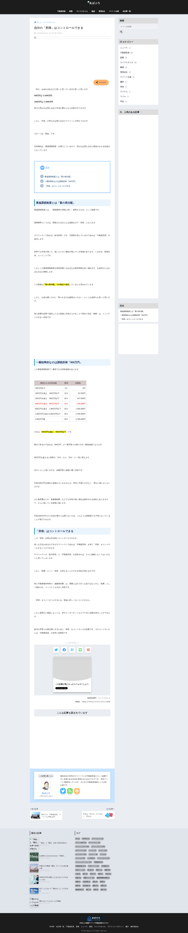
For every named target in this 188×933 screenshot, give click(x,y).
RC (78, 838)
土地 (78, 874)
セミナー (103, 850)
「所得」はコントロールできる (57, 186)
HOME (51, 926)
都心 (88, 889)
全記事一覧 (127, 11)
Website (77, 794)
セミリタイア (81, 854)
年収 (91, 702)
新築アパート (89, 878)
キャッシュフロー (82, 846)
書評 (123, 82)
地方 (85, 874)
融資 (93, 11)
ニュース (125, 48)
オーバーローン (94, 842)
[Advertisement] (72, 337)
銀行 (103, 889)
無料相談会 (134, 926)
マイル (124, 96)
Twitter (63, 794)
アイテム (125, 92)
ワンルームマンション (83, 862)
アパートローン (97, 838)
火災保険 (86, 881)
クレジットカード (98, 846)
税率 (108, 702)
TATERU (85, 838)
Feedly (70, 794)
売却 (123, 87)
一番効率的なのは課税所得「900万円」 (60, 181)
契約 (100, 874)
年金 (123, 101)
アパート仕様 (114, 11)
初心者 (90, 870)
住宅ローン (80, 870)
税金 (84, 702)
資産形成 (80, 889)
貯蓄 (103, 885)
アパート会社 (81, 842)
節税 (78, 885)
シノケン (92, 850)
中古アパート (93, 866)
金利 (96, 889)
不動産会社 (98, 862)
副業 (71, 11)
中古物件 (105, 866)
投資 (78, 878)
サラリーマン (81, 850)
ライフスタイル (82, 11)
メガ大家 (91, 858)
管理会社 (102, 11)
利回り (99, 870)
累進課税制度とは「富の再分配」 (58, 177)
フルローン (93, 854)
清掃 (78, 881)
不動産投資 (61, 11)
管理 (102, 881)
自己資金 (86, 885)
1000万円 (100, 702)
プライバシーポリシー (115, 926)
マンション (80, 858)
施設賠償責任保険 (103, 878)
